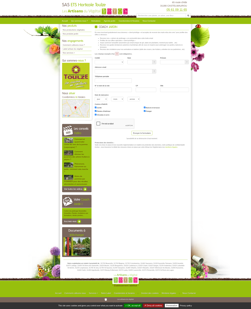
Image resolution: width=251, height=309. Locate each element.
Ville (161, 86)
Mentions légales (169, 293)
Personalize (171, 305)
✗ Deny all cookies (153, 305)
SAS (84, 5)
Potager (149, 111)
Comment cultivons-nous (75, 293)
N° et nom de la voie (102, 86)
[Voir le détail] (68, 140)
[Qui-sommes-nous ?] (76, 76)
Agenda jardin (109, 21)
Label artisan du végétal (73, 49)
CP (137, 86)
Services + (93, 293)
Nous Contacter (149, 21)
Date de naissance (102, 95)
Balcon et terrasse (153, 108)
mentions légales (171, 147)
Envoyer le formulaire (142, 133)
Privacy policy (186, 305)
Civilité (97, 58)
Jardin (99, 108)
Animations (95, 21)
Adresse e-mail (100, 67)
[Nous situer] (76, 108)
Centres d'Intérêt (101, 104)
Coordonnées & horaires (124, 293)
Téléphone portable (102, 76)
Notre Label (106, 293)
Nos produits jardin (70, 34)
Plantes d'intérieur (103, 111)
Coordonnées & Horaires (129, 21)
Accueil (65, 21)
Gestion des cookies (150, 293)
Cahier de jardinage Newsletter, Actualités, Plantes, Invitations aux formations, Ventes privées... (76, 213)
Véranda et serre (102, 115)
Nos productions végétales (74, 30)
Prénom (163, 58)
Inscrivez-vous (70, 221)
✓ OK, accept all (132, 305)
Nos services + (69, 53)
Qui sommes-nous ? (79, 21)
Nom (129, 58)
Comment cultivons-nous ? (74, 45)
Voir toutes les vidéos (73, 189)
